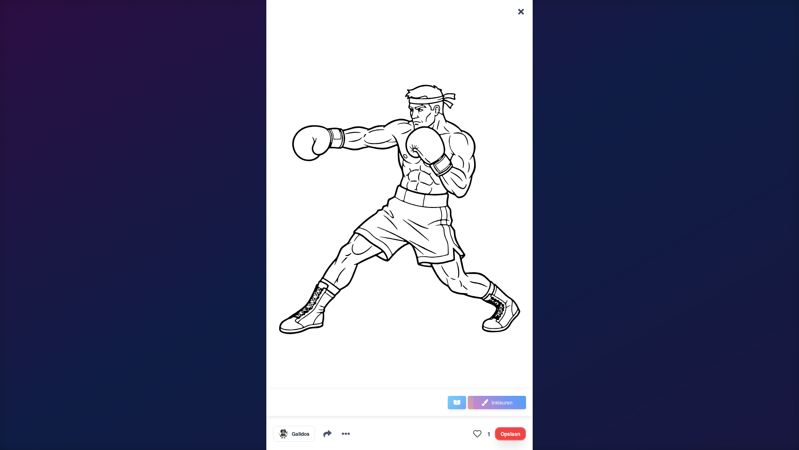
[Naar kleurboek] (457, 402)
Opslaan (510, 434)
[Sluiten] (521, 11)
